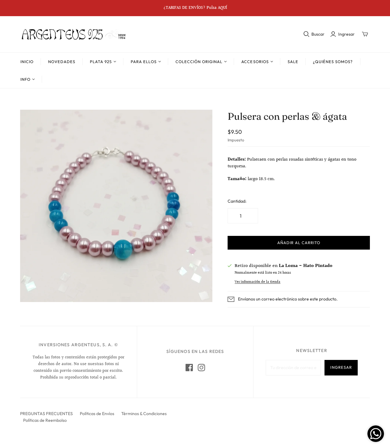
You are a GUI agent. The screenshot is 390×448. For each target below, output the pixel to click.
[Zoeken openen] (306, 34)
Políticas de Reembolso (45, 420)
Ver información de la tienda (257, 282)
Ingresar (346, 34)
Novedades (61, 61)
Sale (293, 61)
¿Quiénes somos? (333, 61)
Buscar (317, 34)
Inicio (27, 61)
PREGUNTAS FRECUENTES (46, 413)
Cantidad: (237, 201)
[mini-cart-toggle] (365, 34)
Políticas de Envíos (97, 413)
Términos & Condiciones (144, 413)
